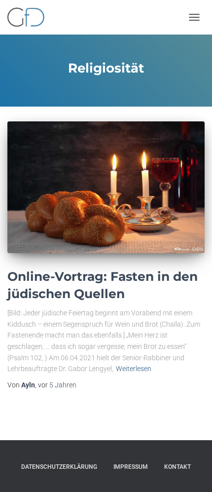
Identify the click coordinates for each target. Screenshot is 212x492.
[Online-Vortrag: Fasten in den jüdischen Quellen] (106, 187)
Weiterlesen (133, 369)
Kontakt (177, 466)
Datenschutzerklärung (59, 466)
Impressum (130, 466)
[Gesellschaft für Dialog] (29, 17)
